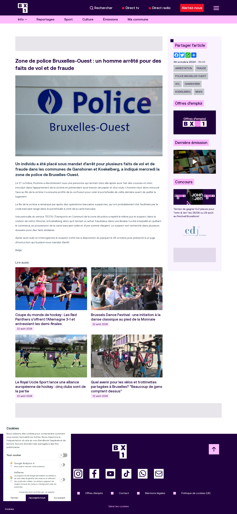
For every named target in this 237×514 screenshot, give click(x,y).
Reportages (45, 19)
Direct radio (161, 8)
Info (21, 19)
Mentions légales (155, 493)
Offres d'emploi (94, 493)
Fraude (201, 68)
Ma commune (138, 19)
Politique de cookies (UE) (196, 493)
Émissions (110, 19)
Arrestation (183, 68)
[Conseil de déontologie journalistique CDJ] (194, 231)
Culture (87, 19)
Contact (124, 493)
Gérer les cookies (118, 506)
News (198, 92)
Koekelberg (183, 92)
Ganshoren (192, 84)
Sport (68, 19)
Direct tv (132, 8)
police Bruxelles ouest (190, 76)
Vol (177, 84)
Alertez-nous (192, 7)
